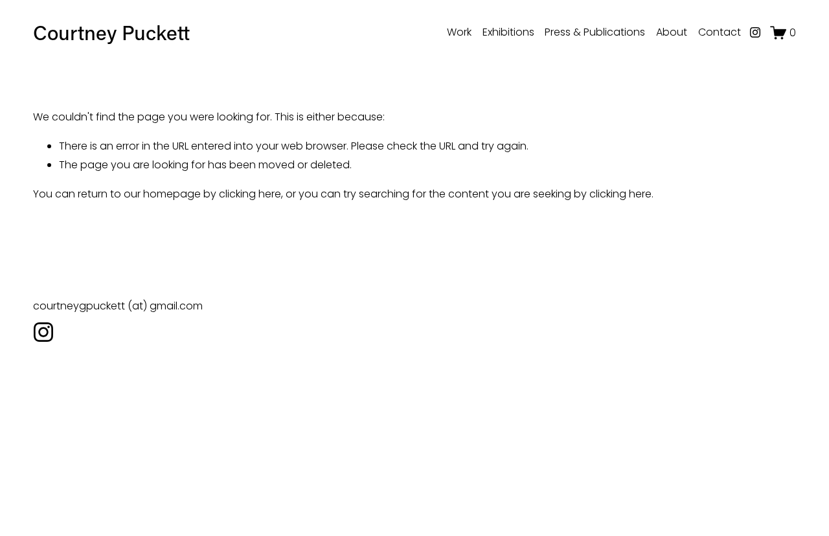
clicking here (250, 193)
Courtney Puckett (111, 32)
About (671, 32)
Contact (719, 32)
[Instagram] (755, 32)
